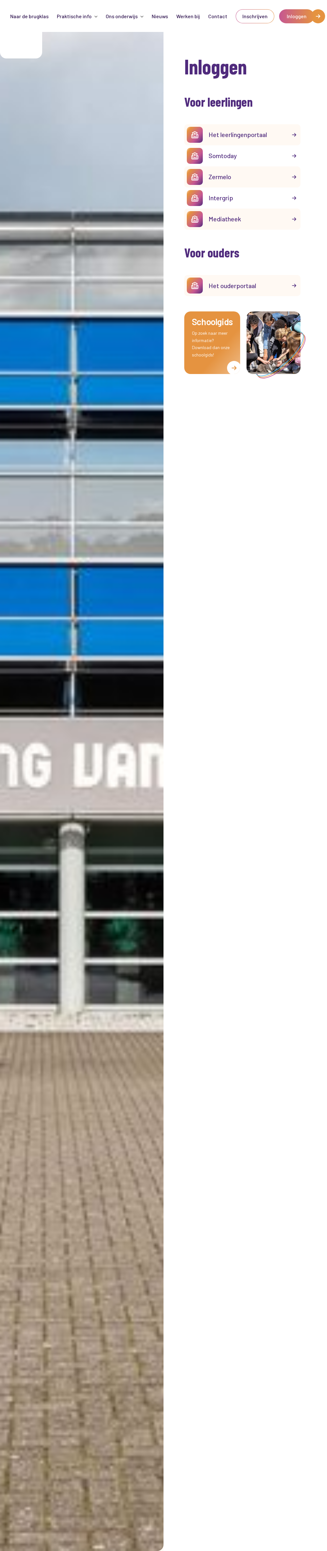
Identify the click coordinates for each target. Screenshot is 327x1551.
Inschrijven (255, 16)
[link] (255, 16)
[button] (77, 16)
